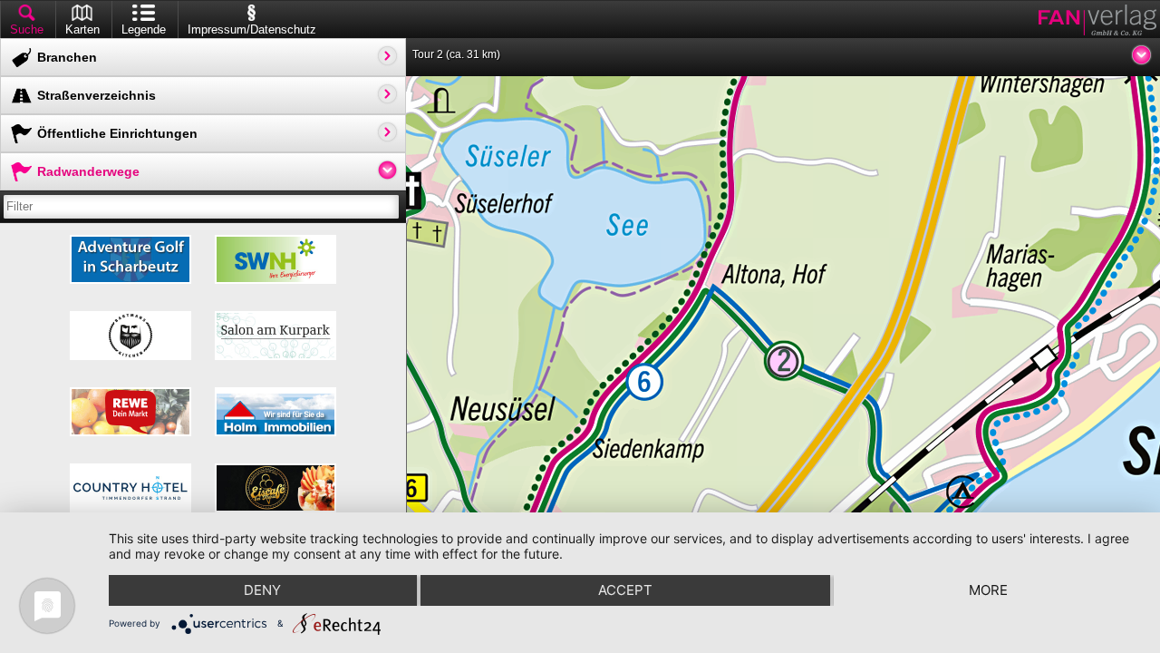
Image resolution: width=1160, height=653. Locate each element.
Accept (625, 590)
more (988, 590)
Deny (262, 590)
